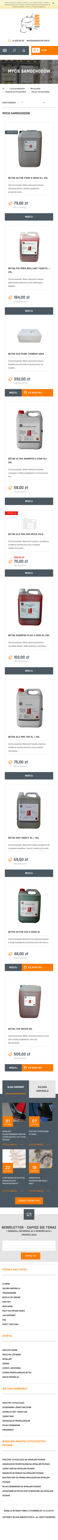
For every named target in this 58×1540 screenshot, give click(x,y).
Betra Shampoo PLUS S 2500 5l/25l (29, 635)
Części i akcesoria (11, 1368)
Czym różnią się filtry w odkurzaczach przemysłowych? (13, 1181)
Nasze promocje (10, 1377)
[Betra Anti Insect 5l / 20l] (29, 810)
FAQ (4, 1319)
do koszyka (35, 392)
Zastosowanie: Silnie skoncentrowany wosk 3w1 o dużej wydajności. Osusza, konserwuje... (28, 1039)
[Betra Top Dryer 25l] (29, 1001)
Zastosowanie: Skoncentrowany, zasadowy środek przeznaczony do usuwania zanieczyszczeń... (28, 545)
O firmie (6, 1284)
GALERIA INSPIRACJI (42, 1089)
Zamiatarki (8, 1416)
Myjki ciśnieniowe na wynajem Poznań (21, 1486)
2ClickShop (48, 1510)
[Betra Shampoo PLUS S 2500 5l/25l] (29, 608)
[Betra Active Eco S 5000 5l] (29, 906)
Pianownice (8, 1429)
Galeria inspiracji (11, 1288)
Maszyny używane (11, 1354)
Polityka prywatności (13, 1310)
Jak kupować (9, 1315)
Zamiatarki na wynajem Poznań (18, 1468)
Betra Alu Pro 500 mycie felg (25, 534)
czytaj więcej (9, 1144)
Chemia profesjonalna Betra (16, 1372)
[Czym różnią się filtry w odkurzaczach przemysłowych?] (23, 1158)
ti (29, 1510)
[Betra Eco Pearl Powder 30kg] (29, 336)
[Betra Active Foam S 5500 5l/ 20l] (29, 149)
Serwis (5, 1363)
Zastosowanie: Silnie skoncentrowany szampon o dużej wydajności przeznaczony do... (28, 473)
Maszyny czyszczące (13, 1402)
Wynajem (7, 1359)
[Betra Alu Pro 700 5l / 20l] (29, 707)
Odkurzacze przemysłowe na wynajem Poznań (26, 1464)
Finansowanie (9, 1293)
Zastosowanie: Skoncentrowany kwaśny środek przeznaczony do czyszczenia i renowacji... (27, 747)
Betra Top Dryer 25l (20, 1029)
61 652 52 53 (18, 40)
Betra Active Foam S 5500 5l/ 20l (28, 178)
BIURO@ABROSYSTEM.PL (38, 40)
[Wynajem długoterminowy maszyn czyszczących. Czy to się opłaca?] (23, 1112)
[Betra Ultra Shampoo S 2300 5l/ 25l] (29, 429)
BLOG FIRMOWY (15, 1087)
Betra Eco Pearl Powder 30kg (26, 354)
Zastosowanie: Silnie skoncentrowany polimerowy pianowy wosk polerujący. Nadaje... (26, 283)
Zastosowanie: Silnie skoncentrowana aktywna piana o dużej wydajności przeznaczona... (26, 189)
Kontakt (6, 1301)
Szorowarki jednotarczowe (16, 1407)
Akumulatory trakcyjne (14, 1411)
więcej (29, 216)
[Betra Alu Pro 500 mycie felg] (29, 521)
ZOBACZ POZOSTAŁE (29, 1200)
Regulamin (7, 1306)
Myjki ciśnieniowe (11, 1425)
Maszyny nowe (9, 1350)
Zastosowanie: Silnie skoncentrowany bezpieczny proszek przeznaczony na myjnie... (26, 364)
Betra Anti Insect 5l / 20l (23, 838)
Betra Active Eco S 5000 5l (24, 932)
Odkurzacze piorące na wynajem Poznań (23, 1473)
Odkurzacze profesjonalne (16, 1420)
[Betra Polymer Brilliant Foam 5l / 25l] (29, 246)
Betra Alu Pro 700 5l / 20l (24, 737)
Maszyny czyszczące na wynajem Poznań (23, 1459)
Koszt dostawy (10, 1324)
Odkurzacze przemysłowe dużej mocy (38, 1181)
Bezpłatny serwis (11, 1297)
